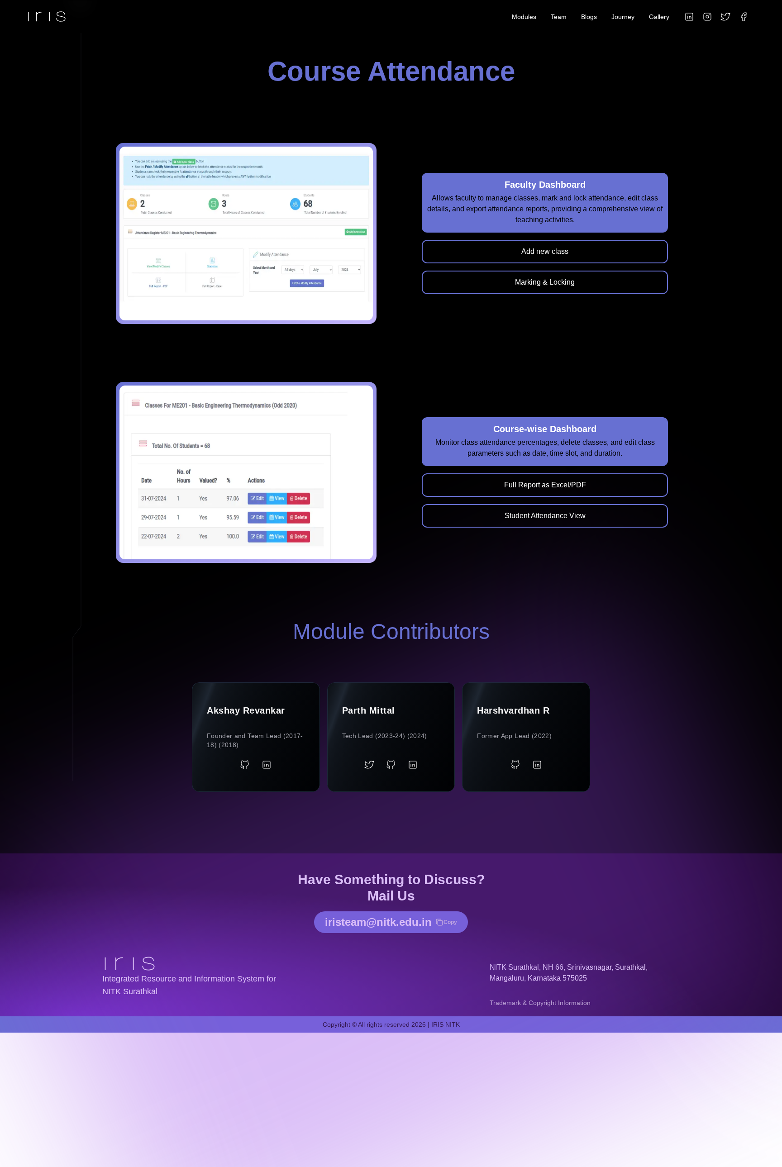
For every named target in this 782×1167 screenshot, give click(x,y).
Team (559, 16)
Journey (622, 16)
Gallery (659, 16)
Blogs (589, 16)
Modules (524, 16)
